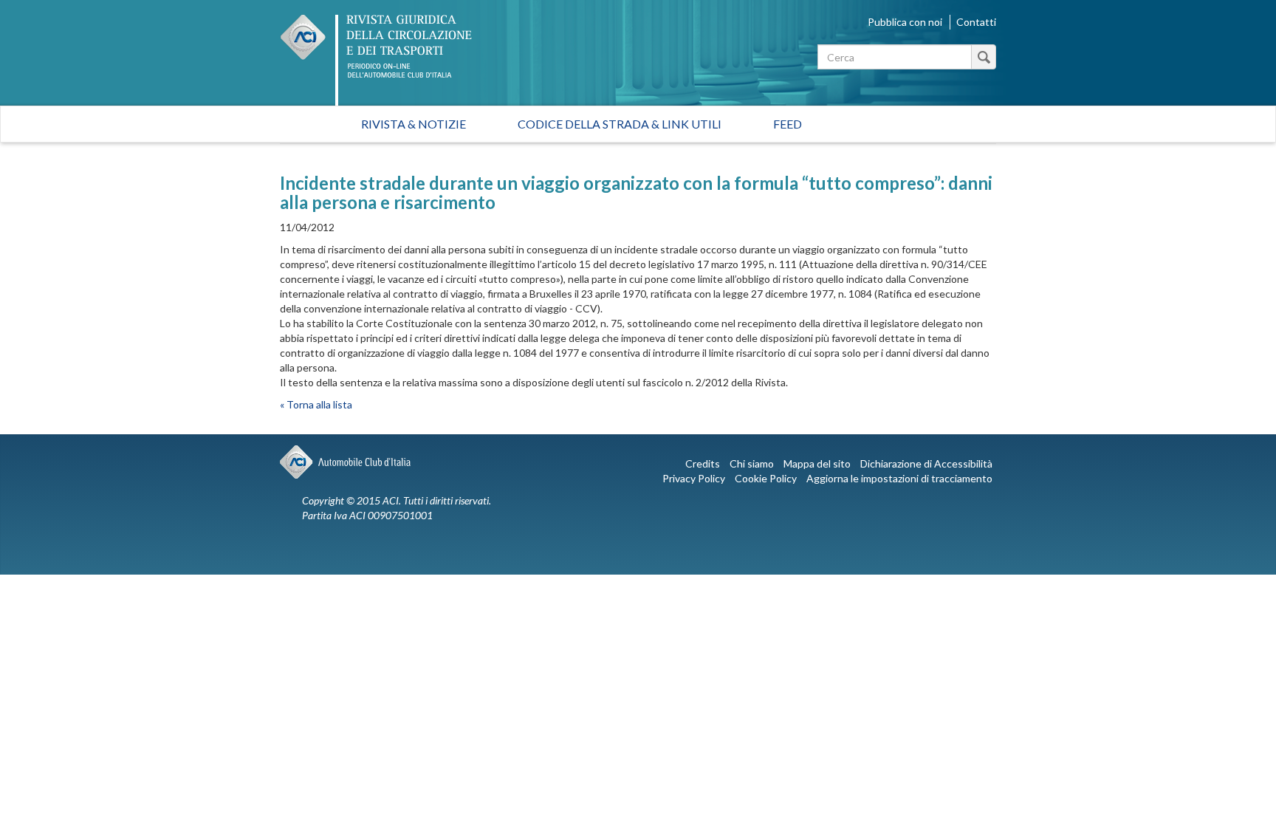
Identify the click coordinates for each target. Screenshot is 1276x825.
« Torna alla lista (316, 404)
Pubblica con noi (905, 22)
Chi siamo (752, 463)
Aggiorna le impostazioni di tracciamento (899, 478)
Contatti (976, 22)
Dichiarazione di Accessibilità (926, 463)
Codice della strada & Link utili (619, 124)
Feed (787, 124)
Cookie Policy (766, 478)
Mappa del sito (817, 463)
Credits (702, 463)
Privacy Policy (693, 478)
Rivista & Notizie (413, 124)
